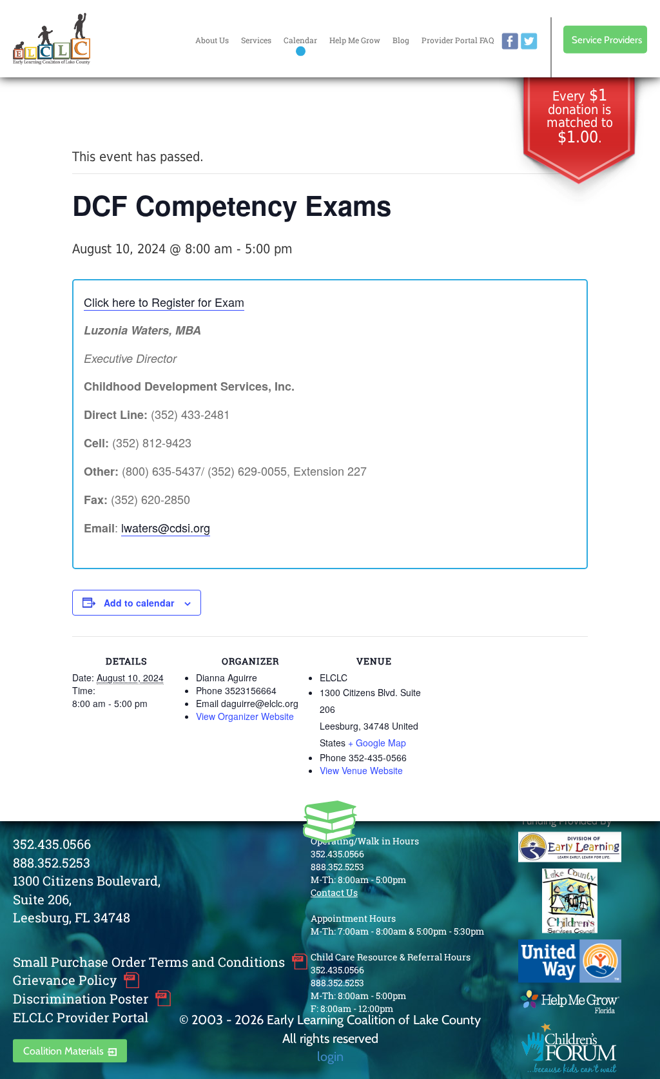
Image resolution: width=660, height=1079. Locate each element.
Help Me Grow (354, 40)
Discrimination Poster (80, 998)
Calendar (300, 40)
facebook (509, 41)
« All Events (101, 113)
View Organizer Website (245, 716)
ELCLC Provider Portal (80, 1017)
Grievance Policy (65, 980)
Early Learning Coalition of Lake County (51, 38)
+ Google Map (377, 742)
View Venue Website (361, 770)
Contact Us (334, 892)
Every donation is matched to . (580, 117)
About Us (212, 40)
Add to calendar (139, 602)
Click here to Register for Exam (164, 301)
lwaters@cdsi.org (165, 527)
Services (256, 40)
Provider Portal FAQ (458, 40)
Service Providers (607, 40)
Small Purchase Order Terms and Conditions (149, 961)
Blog (401, 40)
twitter (529, 41)
